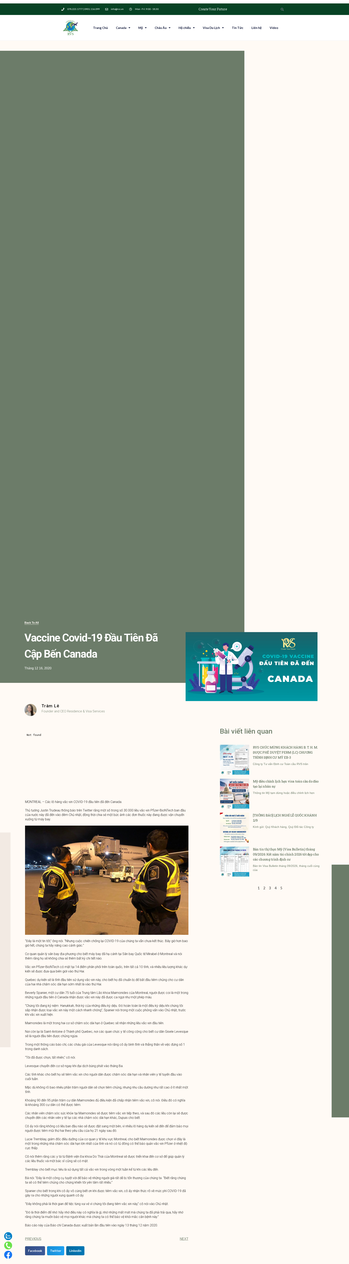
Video (274, 28)
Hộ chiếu (185, 28)
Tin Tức (237, 28)
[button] (31, 623)
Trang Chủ (100, 28)
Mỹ (140, 28)
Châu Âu (161, 28)
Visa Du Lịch (211, 28)
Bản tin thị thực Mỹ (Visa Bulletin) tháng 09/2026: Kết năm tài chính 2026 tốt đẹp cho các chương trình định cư (286, 854)
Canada (121, 28)
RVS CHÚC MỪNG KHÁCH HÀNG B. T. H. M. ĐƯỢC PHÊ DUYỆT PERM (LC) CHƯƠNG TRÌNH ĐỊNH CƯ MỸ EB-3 (285, 752)
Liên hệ (256, 28)
